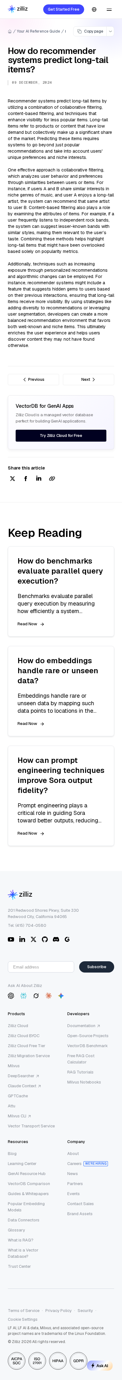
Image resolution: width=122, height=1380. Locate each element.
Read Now (27, 624)
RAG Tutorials (80, 1072)
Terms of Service (23, 1310)
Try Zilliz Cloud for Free (61, 435)
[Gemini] (61, 996)
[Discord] (56, 939)
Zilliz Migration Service (29, 1055)
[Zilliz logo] (18, 9)
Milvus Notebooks (84, 1082)
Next (85, 379)
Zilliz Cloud (18, 1025)
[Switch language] (94, 9)
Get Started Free (63, 9)
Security (85, 1310)
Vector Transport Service (31, 1126)
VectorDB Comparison (29, 1183)
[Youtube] (11, 939)
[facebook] (25, 479)
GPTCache (18, 1096)
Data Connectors (23, 1220)
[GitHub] (45, 939)
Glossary (16, 1230)
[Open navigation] (109, 9)
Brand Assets (80, 1213)
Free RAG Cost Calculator (80, 1059)
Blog (12, 1153)
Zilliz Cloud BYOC (23, 1035)
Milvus (14, 1065)
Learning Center (22, 1163)
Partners (75, 1183)
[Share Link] (52, 479)
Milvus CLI (17, 1116)
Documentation (81, 1025)
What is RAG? (20, 1240)
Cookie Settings (23, 1319)
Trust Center (19, 1266)
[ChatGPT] (11, 996)
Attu (11, 1106)
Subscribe (96, 966)
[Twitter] (33, 939)
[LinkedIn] (22, 939)
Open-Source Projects (88, 1035)
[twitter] (12, 479)
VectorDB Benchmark (87, 1045)
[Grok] (36, 996)
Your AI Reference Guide (38, 31)
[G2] (67, 939)
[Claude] (48, 996)
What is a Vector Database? (23, 1253)
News (72, 1173)
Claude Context (22, 1086)
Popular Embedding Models (26, 1207)
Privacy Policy (58, 1310)
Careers (74, 1163)
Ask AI (102, 1365)
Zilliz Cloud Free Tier (26, 1045)
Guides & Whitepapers (28, 1193)
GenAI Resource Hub (27, 1173)
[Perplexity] (23, 996)
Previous (36, 379)
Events (73, 1193)
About (73, 1153)
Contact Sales (80, 1203)
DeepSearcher (21, 1075)
